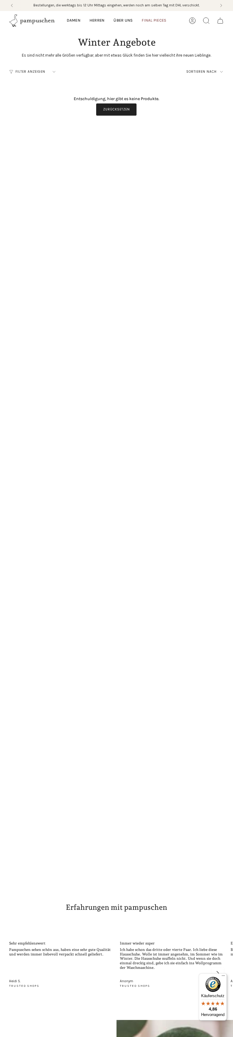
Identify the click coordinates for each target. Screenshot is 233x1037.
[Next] (221, 5)
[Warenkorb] (220, 21)
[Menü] (223, 977)
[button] (73, 20)
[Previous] (12, 5)
